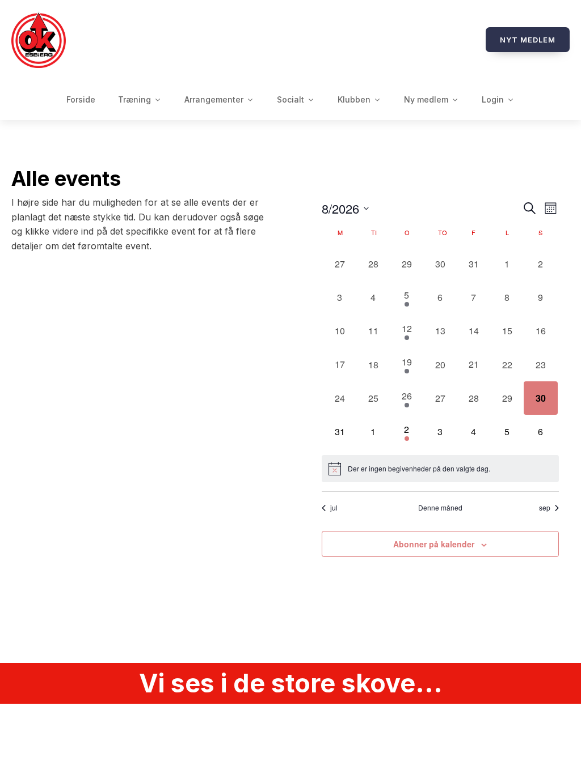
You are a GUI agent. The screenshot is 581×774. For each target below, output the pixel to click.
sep (544, 507)
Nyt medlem (527, 39)
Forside (80, 99)
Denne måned (440, 507)
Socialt (290, 99)
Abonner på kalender (433, 544)
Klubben (354, 99)
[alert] (440, 468)
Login (493, 99)
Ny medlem (426, 99)
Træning (134, 99)
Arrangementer (213, 99)
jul (334, 507)
